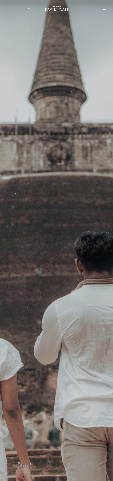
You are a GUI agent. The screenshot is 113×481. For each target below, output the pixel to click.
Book (29, 8)
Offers (14, 8)
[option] (56, 240)
